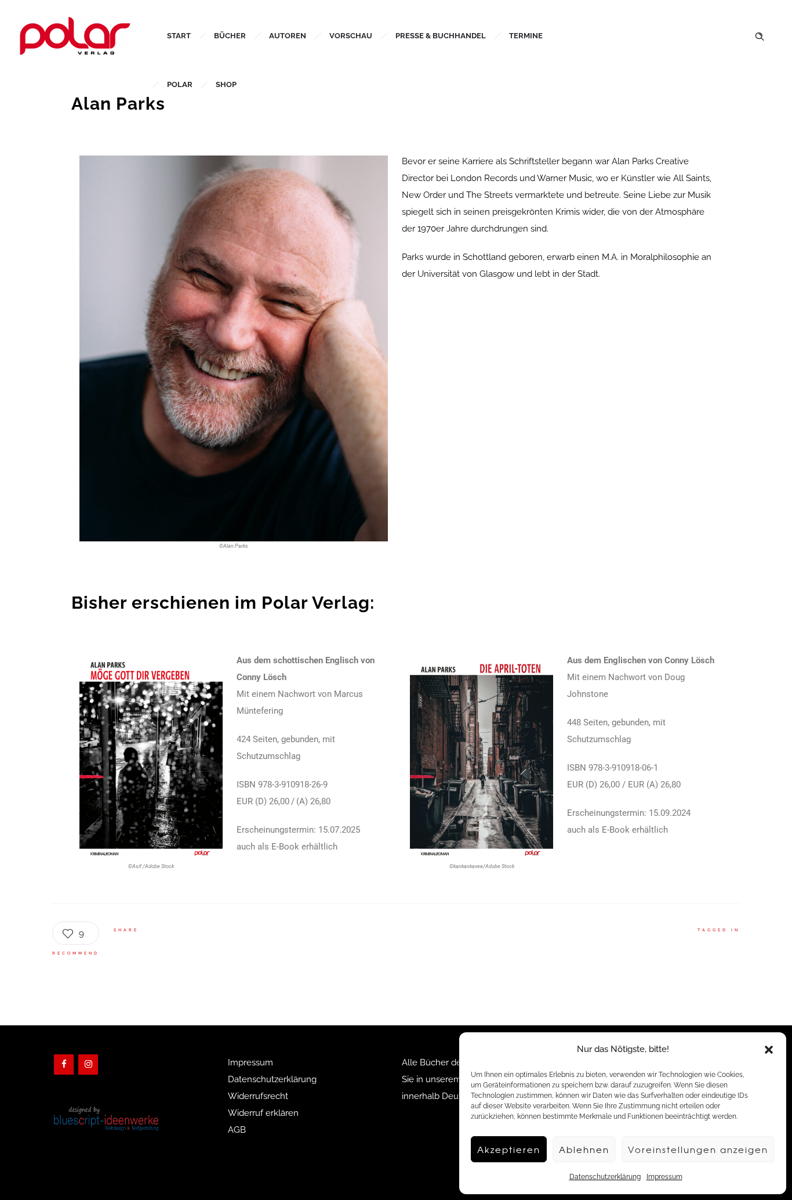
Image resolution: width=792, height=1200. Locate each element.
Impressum (664, 1177)
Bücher (230, 35)
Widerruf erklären (263, 1113)
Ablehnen (584, 1149)
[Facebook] (64, 1064)
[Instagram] (88, 1064)
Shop (226, 84)
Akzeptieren (508, 1149)
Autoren (287, 35)
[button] (769, 1050)
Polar (179, 84)
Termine (526, 35)
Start (179, 35)
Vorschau (350, 35)
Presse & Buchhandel (440, 35)
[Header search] (759, 35)
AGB (237, 1130)
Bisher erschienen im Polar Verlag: (223, 602)
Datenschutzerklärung (605, 1177)
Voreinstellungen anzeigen (698, 1149)
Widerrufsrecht (258, 1096)
